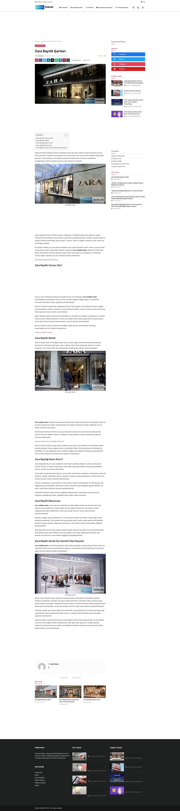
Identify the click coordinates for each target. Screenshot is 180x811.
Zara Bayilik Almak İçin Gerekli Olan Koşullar (51, 148)
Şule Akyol (41, 56)
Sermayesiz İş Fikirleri (106, 7)
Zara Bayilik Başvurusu (44, 145)
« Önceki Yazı (63, 677)
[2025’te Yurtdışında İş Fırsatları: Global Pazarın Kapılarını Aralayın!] (79, 767)
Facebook (122, 54)
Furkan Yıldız (92, 770)
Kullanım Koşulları (40, 783)
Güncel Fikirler (39, 808)
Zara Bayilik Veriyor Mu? (44, 138)
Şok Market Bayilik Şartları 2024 (46, 260)
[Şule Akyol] (36, 56)
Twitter (121, 59)
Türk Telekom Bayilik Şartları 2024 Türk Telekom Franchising (133, 102)
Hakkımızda (38, 772)
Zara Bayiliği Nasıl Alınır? (44, 143)
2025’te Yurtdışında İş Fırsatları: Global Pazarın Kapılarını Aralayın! (127, 184)
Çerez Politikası (40, 778)
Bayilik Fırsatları (77, 7)
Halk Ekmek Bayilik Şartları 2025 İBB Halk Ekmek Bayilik (133, 82)
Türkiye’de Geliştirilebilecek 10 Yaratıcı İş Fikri (127, 191)
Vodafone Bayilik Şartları (43, 332)
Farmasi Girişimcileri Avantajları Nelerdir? (49, 441)
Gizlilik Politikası (40, 780)
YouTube (122, 69)
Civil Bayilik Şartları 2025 (43, 699)
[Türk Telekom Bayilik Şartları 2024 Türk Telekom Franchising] (117, 102)
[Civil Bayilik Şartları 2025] (46, 691)
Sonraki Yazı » (76, 677)
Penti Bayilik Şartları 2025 (92, 699)
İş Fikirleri (90, 7)
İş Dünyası (114, 158)
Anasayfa (65, 7)
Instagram (122, 64)
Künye (37, 775)
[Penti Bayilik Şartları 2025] (95, 691)
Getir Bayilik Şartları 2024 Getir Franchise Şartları (133, 113)
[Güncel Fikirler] (44, 7)
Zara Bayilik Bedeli (42, 140)
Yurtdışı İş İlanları (122, 7)
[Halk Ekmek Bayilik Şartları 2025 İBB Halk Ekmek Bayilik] (117, 83)
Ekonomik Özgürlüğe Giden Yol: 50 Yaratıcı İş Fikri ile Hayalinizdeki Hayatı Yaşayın (126, 205)
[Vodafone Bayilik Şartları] (117, 93)
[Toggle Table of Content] (65, 135)
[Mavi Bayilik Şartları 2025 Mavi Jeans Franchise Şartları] (70, 691)
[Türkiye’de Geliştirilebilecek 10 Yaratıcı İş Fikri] (79, 780)
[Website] (48, 667)
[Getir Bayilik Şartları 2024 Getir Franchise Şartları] (117, 114)
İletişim (37, 785)
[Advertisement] (90, 25)
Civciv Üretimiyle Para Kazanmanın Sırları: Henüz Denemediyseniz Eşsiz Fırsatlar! (128, 197)
